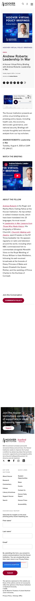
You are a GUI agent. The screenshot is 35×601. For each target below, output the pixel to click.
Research (6, 480)
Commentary (7, 484)
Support (8, 428)
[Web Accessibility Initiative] (8, 4)
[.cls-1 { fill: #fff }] (14, 83)
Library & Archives (9, 492)
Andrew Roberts (13, 76)
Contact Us (21, 490)
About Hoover (7, 476)
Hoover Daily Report (22, 495)
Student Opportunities (22, 477)
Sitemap (15, 596)
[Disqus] (17, 328)
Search (5, 500)
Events (20, 486)
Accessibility (22, 504)
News (20, 482)
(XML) (20, 596)
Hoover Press (22, 500)
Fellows (5, 488)
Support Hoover (8, 496)
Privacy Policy (7, 596)
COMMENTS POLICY (13, 300)
